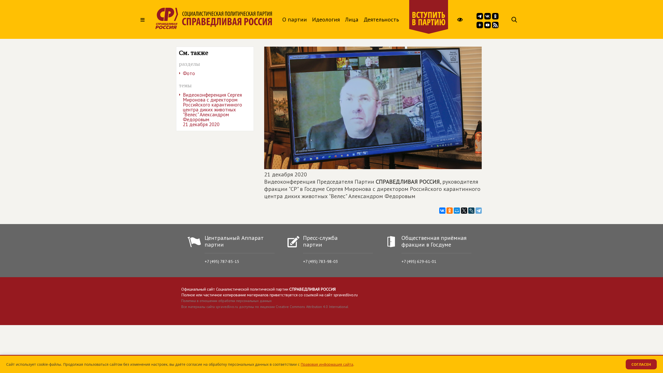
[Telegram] (478, 210)
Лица (351, 19)
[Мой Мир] (457, 210)
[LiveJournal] (471, 210)
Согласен (641, 364)
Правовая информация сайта (327, 364)
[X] (464, 210)
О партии (294, 19)
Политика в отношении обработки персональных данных (226, 300)
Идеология (326, 19)
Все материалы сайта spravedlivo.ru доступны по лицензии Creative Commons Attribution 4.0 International (264, 306)
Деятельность (381, 19)
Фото (189, 73)
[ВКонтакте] (442, 210)
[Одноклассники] (449, 210)
